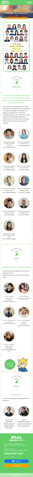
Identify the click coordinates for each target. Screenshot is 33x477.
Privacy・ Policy (9, 457)
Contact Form (16, 465)
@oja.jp (18, 461)
